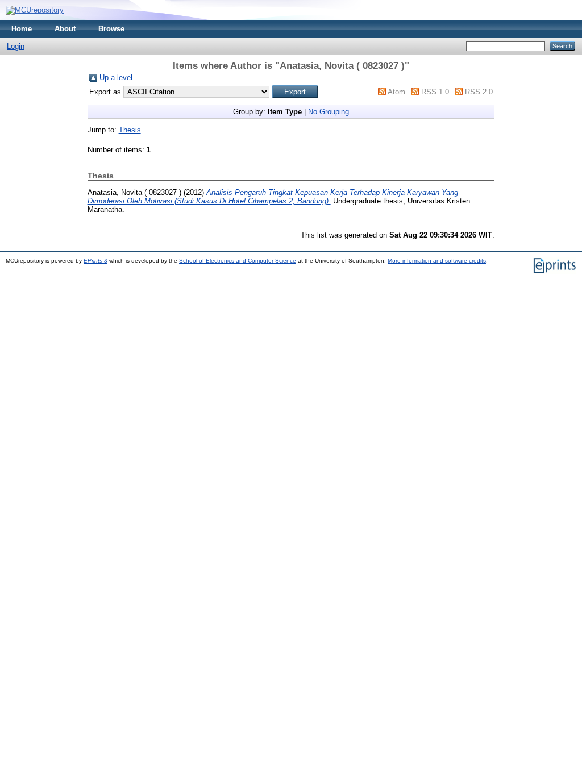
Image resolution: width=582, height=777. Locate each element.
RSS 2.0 (479, 92)
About (65, 28)
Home (21, 28)
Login (15, 46)
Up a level (115, 77)
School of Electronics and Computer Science (237, 260)
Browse (111, 28)
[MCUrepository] (34, 10)
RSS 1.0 (435, 92)
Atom (396, 92)
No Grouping (328, 111)
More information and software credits (437, 260)
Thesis (130, 130)
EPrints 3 (95, 260)
